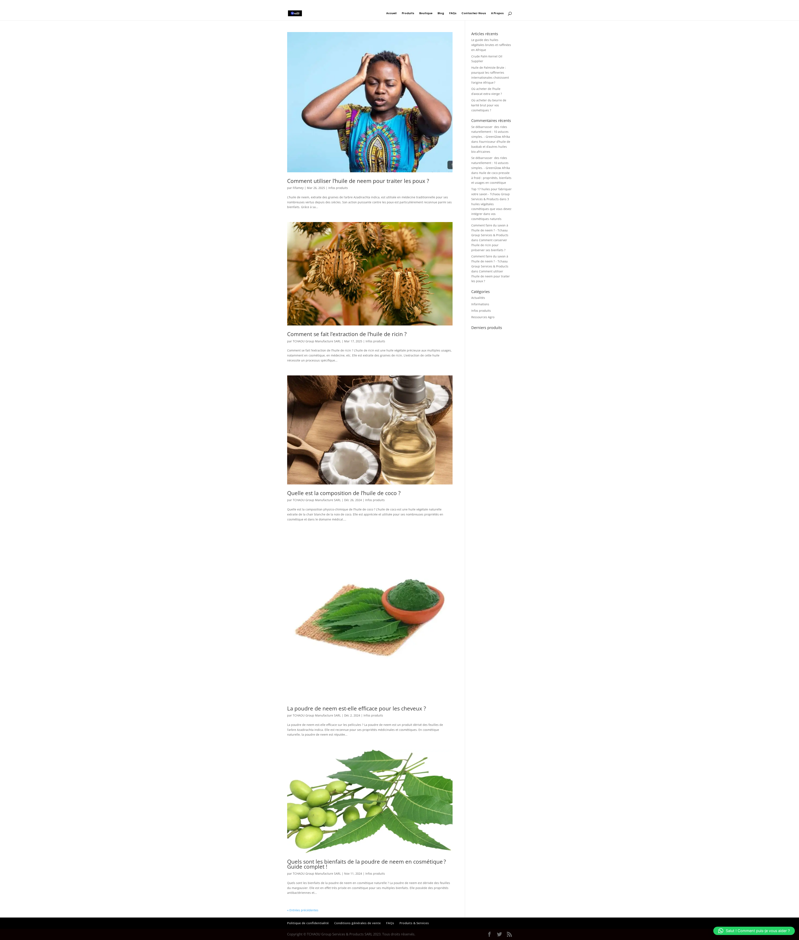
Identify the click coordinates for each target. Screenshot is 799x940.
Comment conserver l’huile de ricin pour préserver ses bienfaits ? (489, 245)
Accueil (391, 13)
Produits (408, 13)
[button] (754, 931)
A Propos (497, 13)
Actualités (478, 298)
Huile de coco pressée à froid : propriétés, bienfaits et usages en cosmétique (491, 178)
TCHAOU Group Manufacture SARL (317, 341)
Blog (441, 13)
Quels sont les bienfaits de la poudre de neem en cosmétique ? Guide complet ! (366, 864)
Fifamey (298, 188)
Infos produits (338, 188)
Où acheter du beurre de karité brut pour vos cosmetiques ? (488, 105)
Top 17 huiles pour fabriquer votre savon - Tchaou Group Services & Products (491, 194)
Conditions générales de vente (357, 923)
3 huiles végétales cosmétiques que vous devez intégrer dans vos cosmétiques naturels (491, 209)
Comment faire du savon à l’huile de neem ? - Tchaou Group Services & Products (489, 230)
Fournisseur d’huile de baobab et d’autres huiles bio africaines (490, 147)
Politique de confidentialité (308, 923)
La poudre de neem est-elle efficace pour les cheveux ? (356, 708)
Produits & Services (414, 923)
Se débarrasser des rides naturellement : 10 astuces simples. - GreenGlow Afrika (490, 132)
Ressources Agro (482, 317)
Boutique (425, 13)
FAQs (452, 13)
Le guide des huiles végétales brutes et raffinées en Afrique (491, 45)
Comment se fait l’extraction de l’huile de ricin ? (347, 334)
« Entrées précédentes (302, 910)
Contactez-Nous (474, 13)
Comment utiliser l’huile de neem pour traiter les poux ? (358, 181)
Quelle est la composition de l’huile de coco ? (344, 493)
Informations (480, 304)
